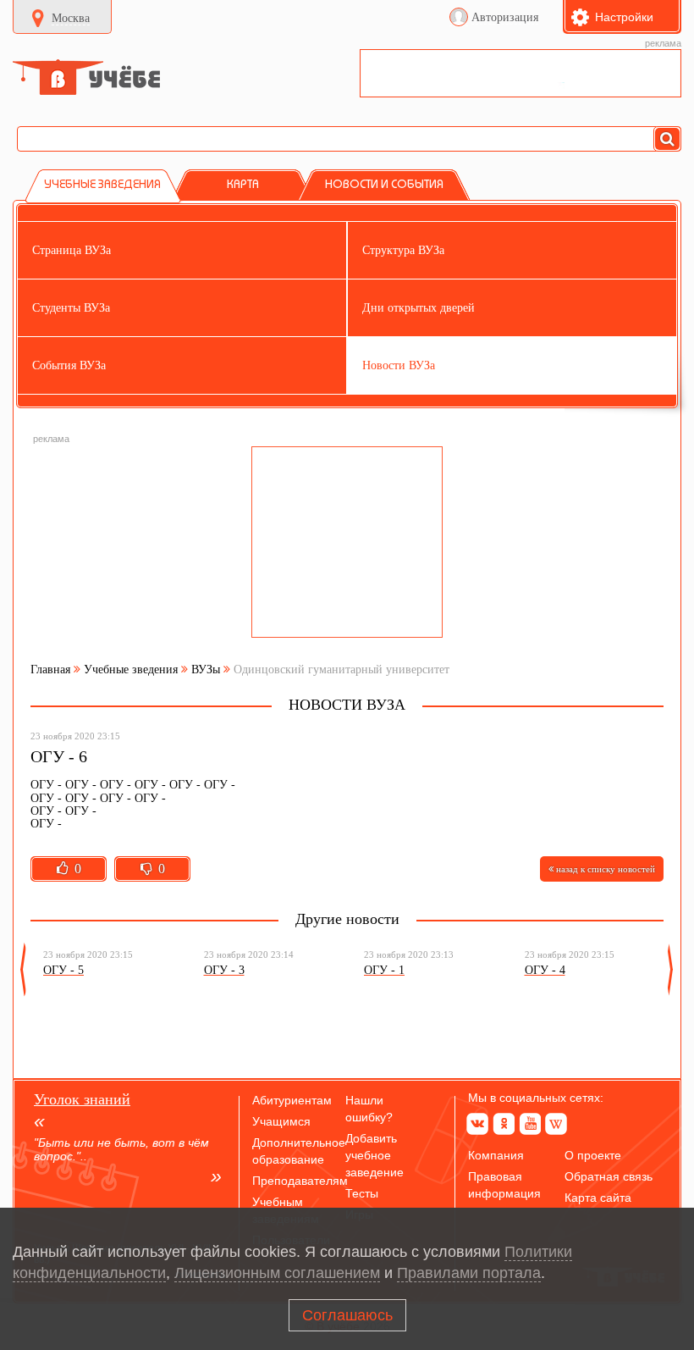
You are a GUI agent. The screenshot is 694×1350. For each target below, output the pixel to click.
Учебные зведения (131, 669)
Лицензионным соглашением (277, 1272)
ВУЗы (205, 669)
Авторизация (504, 17)
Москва (71, 18)
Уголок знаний (82, 1099)
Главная (50, 669)
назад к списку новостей (604, 869)
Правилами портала (469, 1272)
